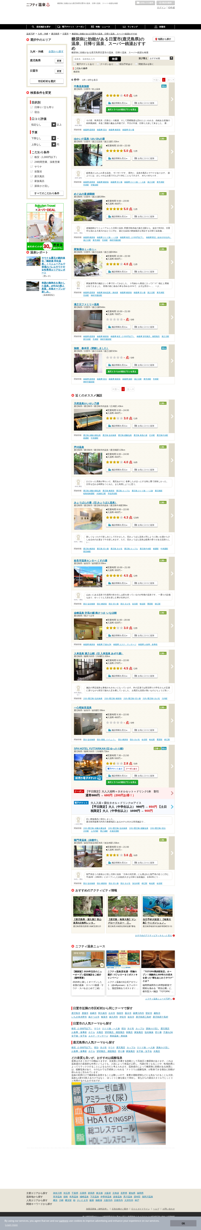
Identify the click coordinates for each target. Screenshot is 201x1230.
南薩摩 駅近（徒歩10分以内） (158, 237)
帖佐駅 (142, 604)
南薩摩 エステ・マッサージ (124, 644)
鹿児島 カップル (123, 491)
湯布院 (137, 1196)
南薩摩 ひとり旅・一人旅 (134, 182)
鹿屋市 (85, 1013)
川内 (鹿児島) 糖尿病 (113, 698)
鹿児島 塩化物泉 (109, 435)
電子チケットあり (85, 64)
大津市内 (128, 1200)
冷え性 (130, 1028)
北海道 (115, 1193)
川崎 (61, 1200)
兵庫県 (83, 1193)
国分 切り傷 (114, 604)
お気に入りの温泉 (145, 3)
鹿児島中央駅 (162, 435)
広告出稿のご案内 (120, 1209)
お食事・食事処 (79, 1032)
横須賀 (68, 1200)
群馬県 (91, 1193)
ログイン (161, 7)
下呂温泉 (94, 1196)
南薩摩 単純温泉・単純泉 (107, 292)
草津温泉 (57, 1196)
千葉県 (75, 1193)
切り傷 (158, 1032)
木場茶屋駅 (114, 831)
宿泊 (123, 1028)
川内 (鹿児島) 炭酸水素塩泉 (94, 828)
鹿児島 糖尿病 (108, 491)
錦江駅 (157, 604)
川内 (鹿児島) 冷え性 (151, 698)
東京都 (99, 1193)
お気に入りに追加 (146, 103)
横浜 (55, 1200)
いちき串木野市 (79, 1017)
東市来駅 (160, 182)
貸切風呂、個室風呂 (115, 1032)
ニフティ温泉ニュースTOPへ (158, 999)
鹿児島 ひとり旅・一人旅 (142, 491)
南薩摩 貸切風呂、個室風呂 (148, 336)
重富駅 (150, 604)
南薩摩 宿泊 (102, 130)
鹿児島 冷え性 (116, 549)
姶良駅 (135, 604)
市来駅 (86, 185)
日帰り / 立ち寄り (44, 107)
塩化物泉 (149, 1032)
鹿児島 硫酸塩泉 (125, 435)
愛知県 (132, 1193)
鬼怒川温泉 (147, 1196)
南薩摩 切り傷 (128, 130)
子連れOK (168, 1032)
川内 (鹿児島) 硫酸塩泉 (138, 828)
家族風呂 (138, 1032)
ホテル (91, 1032)
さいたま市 (82, 1200)
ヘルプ (156, 1209)
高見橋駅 (87, 551)
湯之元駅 (151, 182)
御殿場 (98, 1200)
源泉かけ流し (152, 1028)
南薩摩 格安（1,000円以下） (132, 237)
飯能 (92, 1200)
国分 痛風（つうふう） (106, 739)
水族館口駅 (101, 493)
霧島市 (157, 1013)
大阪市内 (108, 1200)
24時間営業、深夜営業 (47, 162)
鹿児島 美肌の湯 (140, 435)
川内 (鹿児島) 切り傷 (132, 698)
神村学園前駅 (115, 240)
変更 (59, 61)
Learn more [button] (11, 1225)
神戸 (137, 1200)
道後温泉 (117, 1196)
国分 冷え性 (125, 604)
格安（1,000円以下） (81, 1028)
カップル (140, 1028)
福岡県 (140, 1193)
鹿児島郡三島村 (143, 1017)
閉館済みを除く (146, 64)
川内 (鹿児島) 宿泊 (158, 828)
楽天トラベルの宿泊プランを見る (122, 109)
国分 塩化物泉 (89, 604)
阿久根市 (102, 1013)
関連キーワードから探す (39, 1204)
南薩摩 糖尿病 (114, 130)
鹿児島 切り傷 (103, 549)
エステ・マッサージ (98, 1036)
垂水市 (128, 1013)
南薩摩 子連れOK (104, 644)
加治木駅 (136, 883)
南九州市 (113, 1017)
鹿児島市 (75, 1013)
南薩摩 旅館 (127, 379)
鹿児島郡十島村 (160, 1017)
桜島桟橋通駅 (89, 493)
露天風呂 (165, 1028)
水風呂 (100, 1032)
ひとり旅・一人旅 (111, 1028)
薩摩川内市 (138, 1013)
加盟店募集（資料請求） (97, 1209)
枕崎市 (93, 1013)
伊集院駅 (94, 185)
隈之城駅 (104, 831)
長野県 (124, 1193)
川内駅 (164, 698)
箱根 (65, 1196)
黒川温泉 (127, 1196)
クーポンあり (106, 64)
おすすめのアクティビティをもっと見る (153, 935)
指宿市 (120, 1013)
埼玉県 (66, 1193)
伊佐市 (123, 1017)
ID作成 (171, 7)
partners (63, 1221)
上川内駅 (94, 831)
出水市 (112, 1013)
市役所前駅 (112, 493)
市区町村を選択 (47, 81)
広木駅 (152, 435)
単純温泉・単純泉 (118, 1036)
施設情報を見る (119, 103)
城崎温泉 (84, 1196)
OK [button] (183, 1223)
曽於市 (149, 1013)
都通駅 (86, 438)
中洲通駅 (94, 438)
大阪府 (107, 1193)
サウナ (97, 1028)
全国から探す (56, 51)
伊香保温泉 (105, 1196)
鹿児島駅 (158, 491)
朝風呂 (129, 1032)
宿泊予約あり (126, 64)
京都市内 (118, 1200)
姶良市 (131, 1017)
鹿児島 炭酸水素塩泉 (92, 435)
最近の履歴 (166, 3)
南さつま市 (93, 1017)
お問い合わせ (169, 1209)
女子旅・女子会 (79, 1036)
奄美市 (104, 1017)
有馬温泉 (73, 1196)
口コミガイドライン (140, 1209)
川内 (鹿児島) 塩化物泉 (92, 698)
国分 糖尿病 (102, 604)
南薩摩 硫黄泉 (89, 130)
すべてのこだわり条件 (46, 193)
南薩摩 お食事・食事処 (148, 644)
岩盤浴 (38, 171)
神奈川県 (57, 1193)
